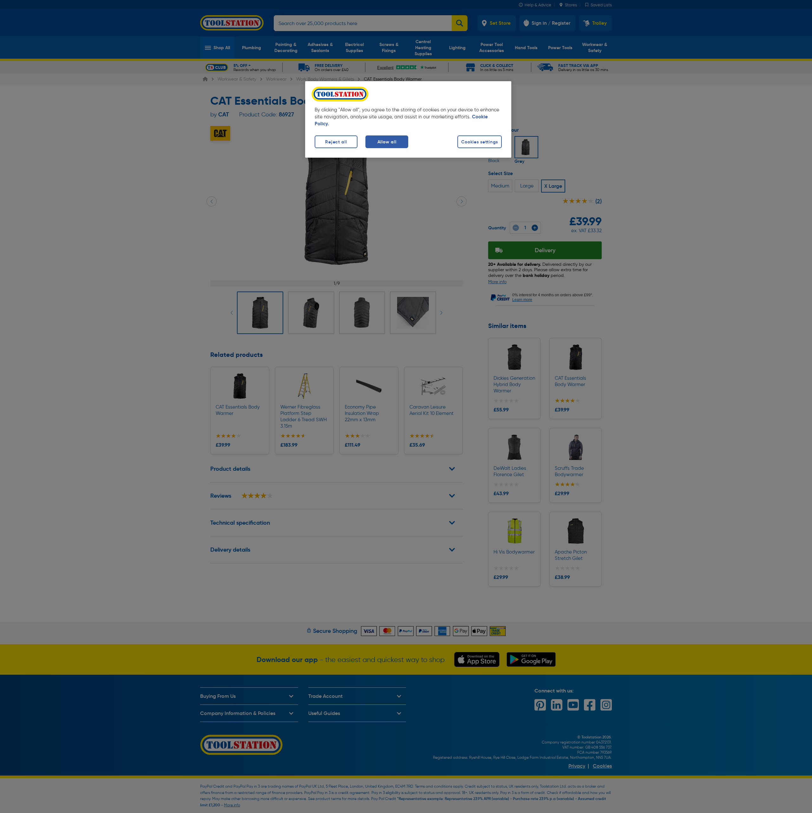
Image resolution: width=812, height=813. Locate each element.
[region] (408, 119)
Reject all (336, 142)
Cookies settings (479, 142)
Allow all (386, 142)
